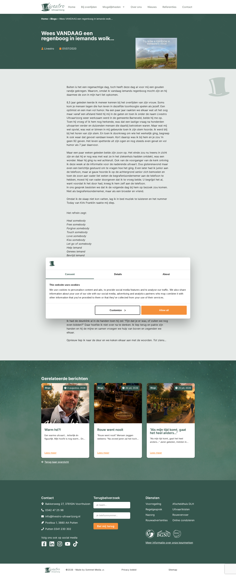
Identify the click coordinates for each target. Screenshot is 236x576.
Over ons (136, 7)
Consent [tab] (70, 274)
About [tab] (166, 274)
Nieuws (152, 7)
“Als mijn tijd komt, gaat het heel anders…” (168, 431)
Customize (116, 310)
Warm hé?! (52, 430)
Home (71, 7)
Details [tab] (118, 274)
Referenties (169, 7)
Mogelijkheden (112, 7)
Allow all (164, 310)
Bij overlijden (89, 7)
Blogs (53, 18)
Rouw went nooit (110, 430)
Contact (187, 7)
